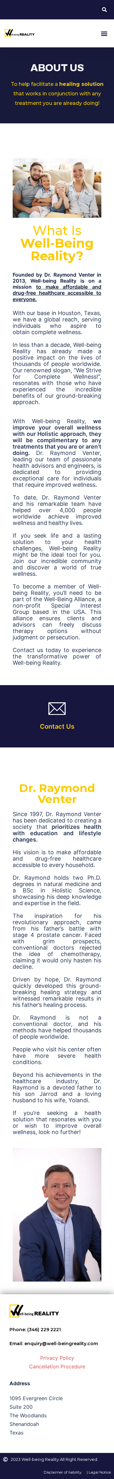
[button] (104, 10)
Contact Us (57, 726)
